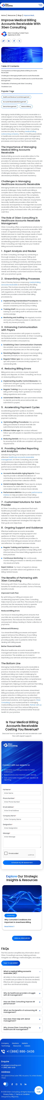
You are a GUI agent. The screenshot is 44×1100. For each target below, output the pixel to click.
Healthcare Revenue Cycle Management (16, 97)
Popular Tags (7, 91)
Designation (7, 824)
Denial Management (9, 106)
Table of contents (10, 66)
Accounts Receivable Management (14, 102)
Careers (27, 1046)
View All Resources (22, 938)
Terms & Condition (23, 1094)
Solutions (15, 1043)
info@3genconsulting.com (11, 1065)
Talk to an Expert (10, 963)
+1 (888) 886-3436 (20, 1051)
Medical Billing (26, 106)
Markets (25, 1043)
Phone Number (9, 798)
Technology (5, 1046)
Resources (12, 15)
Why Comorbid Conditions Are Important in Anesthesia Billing (17, 920)
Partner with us (35, 705)
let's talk (39, 1090)
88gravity (14, 1097)
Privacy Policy (8, 1094)
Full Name (7, 790)
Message (6, 833)
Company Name (9, 816)
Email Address (8, 807)
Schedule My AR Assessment (22, 862)
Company (5, 1043)
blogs (20, 15)
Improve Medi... (29, 15)
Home (3, 15)
